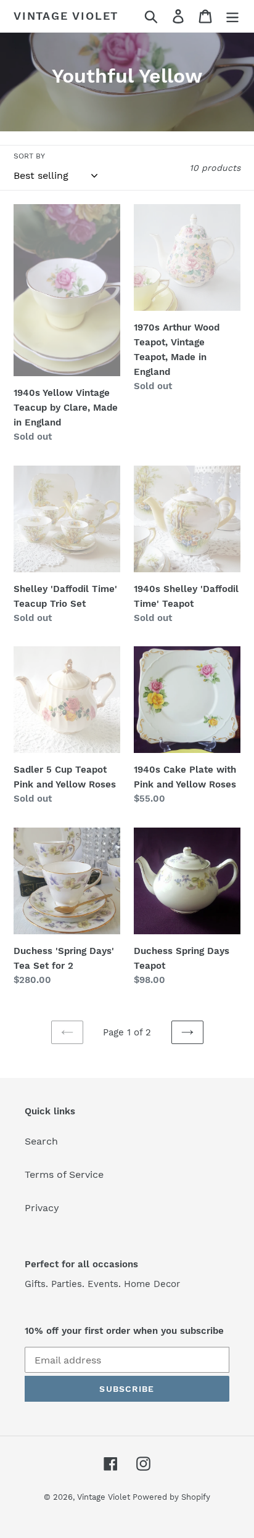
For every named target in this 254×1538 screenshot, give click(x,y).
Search (41, 1141)
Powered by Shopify (171, 1497)
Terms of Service (64, 1174)
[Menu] (232, 16)
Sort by (29, 156)
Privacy (42, 1208)
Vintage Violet (66, 15)
